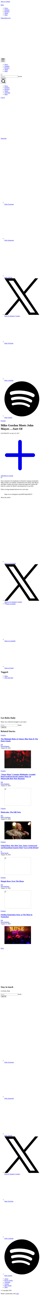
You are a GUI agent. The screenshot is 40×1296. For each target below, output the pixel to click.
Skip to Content (5, 1)
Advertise (7, 92)
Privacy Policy (8, 1280)
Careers (6, 1284)
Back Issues (7, 1285)
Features (6, 10)
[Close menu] (1, 75)
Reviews (7, 11)
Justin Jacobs (4, 853)
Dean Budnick (5, 746)
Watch (6, 13)
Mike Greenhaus (6, 817)
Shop (6, 15)
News (6, 8)
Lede (17, 1293)
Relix (2, 5)
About (6, 1279)
